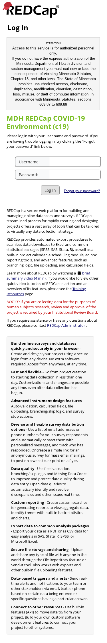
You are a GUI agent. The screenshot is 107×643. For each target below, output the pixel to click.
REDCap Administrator (66, 325)
